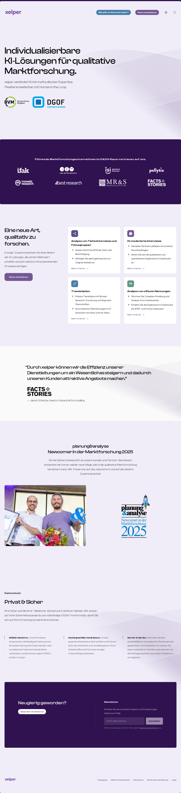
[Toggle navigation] (175, 12)
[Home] (13, 12)
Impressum (138, 780)
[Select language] (166, 12)
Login (174, 780)
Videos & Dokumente (120, 780)
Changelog (102, 780)
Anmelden (154, 721)
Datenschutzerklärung (149, 728)
